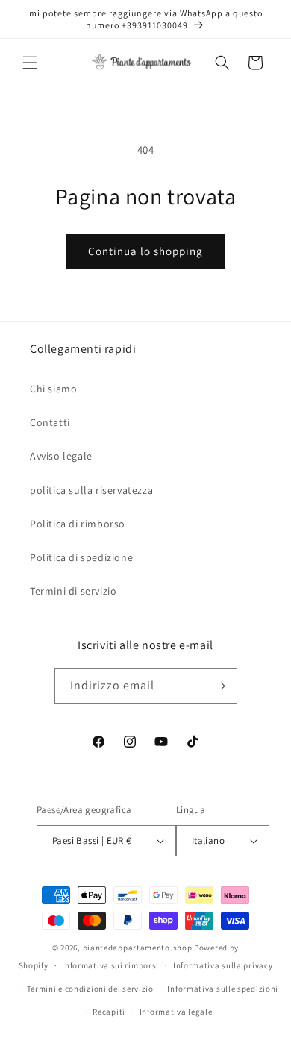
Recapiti (109, 1011)
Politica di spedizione (81, 557)
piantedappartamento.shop (138, 947)
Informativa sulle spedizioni (222, 988)
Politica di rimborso (77, 523)
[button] (29, 62)
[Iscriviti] (220, 686)
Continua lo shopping (145, 251)
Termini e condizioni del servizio (90, 988)
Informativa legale (176, 1011)
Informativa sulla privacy (223, 965)
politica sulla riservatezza (91, 490)
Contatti (50, 422)
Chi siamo (53, 388)
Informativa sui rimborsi (110, 965)
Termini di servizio (73, 591)
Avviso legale (61, 456)
